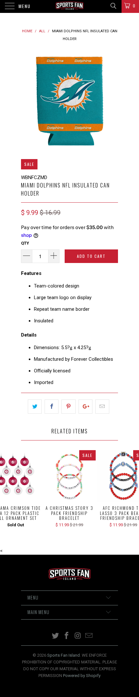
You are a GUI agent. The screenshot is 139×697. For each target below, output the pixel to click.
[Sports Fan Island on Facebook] (67, 636)
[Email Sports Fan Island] (89, 636)
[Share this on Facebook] (52, 406)
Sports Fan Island (63, 655)
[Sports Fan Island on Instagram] (78, 636)
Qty (25, 243)
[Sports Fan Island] (69, 6)
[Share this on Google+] (85, 406)
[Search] (113, 6)
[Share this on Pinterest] (68, 406)
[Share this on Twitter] (35, 406)
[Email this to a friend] (102, 406)
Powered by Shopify (82, 675)
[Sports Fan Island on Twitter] (55, 636)
